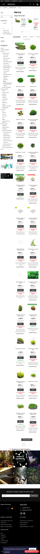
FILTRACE (3, 100)
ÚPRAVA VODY (4, 102)
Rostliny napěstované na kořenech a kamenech (7, 83)
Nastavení (7, 552)
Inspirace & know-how (7, 132)
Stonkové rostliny (6, 65)
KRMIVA (3, 119)
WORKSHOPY (4, 128)
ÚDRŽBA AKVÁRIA (5, 107)
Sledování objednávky (24, 522)
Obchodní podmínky (4, 540)
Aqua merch (5, 142)
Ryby (3, 111)
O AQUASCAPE (14, 1)
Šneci (3, 117)
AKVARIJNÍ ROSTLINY (5, 53)
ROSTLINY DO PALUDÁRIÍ (6, 87)
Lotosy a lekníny (6, 71)
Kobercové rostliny (6, 58)
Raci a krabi (4, 116)
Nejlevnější (25, 36)
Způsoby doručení (23, 524)
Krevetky (3, 114)
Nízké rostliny (5, 60)
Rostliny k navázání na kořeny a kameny (7, 67)
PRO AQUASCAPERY (4, 123)
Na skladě (7, 23)
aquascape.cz (24, 513)
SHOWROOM (7, 1)
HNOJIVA (3, 104)
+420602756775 (26, 508)
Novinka (7, 26)
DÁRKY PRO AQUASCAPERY (7, 130)
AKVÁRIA (3, 90)
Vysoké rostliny (6, 63)
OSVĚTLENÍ (4, 97)
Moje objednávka (4, 542)
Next (38, 15)
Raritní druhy (5, 56)
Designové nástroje (6, 137)
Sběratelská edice (7, 32)
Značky (2, 149)
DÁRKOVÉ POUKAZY (5, 127)
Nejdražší (31, 36)
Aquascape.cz (21, 513)
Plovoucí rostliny (6, 69)
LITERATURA (4, 125)
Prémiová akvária (6, 139)
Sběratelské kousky (6, 135)
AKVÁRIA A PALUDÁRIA (4, 89)
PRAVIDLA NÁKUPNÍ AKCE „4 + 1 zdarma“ (27, 526)
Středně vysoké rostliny (7, 61)
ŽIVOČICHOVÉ (3, 109)
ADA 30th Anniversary (6, 145)
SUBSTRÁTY (4, 95)
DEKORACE (4, 94)
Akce (7, 24)
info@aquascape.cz (27, 510)
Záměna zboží (3, 522)
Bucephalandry (6, 76)
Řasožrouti (4, 112)
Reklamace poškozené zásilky (6, 524)
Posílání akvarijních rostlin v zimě (7, 520)
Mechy (4, 81)
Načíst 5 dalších (27, 439)
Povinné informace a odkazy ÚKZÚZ (26, 520)
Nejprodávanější (16, 36)
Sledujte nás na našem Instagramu (21, 449)
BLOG (2, 1)
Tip (7, 28)
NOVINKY (2, 48)
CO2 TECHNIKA (5, 99)
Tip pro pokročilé (7, 30)
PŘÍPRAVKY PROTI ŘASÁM (6, 105)
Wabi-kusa (5, 85)
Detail (20, 62)
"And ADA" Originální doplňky (7, 147)
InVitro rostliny (5, 55)
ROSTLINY (2, 51)
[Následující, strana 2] (26, 444)
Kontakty (20, 1)
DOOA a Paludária (5, 92)
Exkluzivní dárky (6, 133)
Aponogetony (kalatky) (7, 74)
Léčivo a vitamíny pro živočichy (6, 122)
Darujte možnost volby (7, 144)
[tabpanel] (20, 24)
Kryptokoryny (5, 79)
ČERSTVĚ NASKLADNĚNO (7, 33)
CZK (37, 1)
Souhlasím (32, 549)
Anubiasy (5, 72)
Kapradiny (5, 77)
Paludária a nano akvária (7, 140)
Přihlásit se (34, 495)
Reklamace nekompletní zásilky (6, 526)
